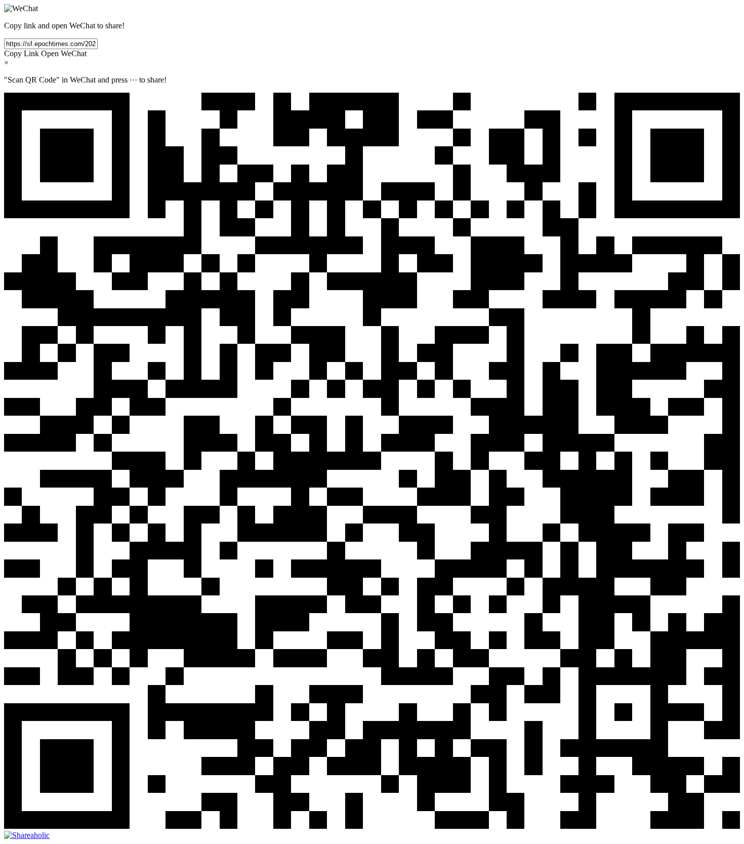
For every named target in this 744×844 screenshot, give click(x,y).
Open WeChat (64, 53)
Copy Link (21, 53)
